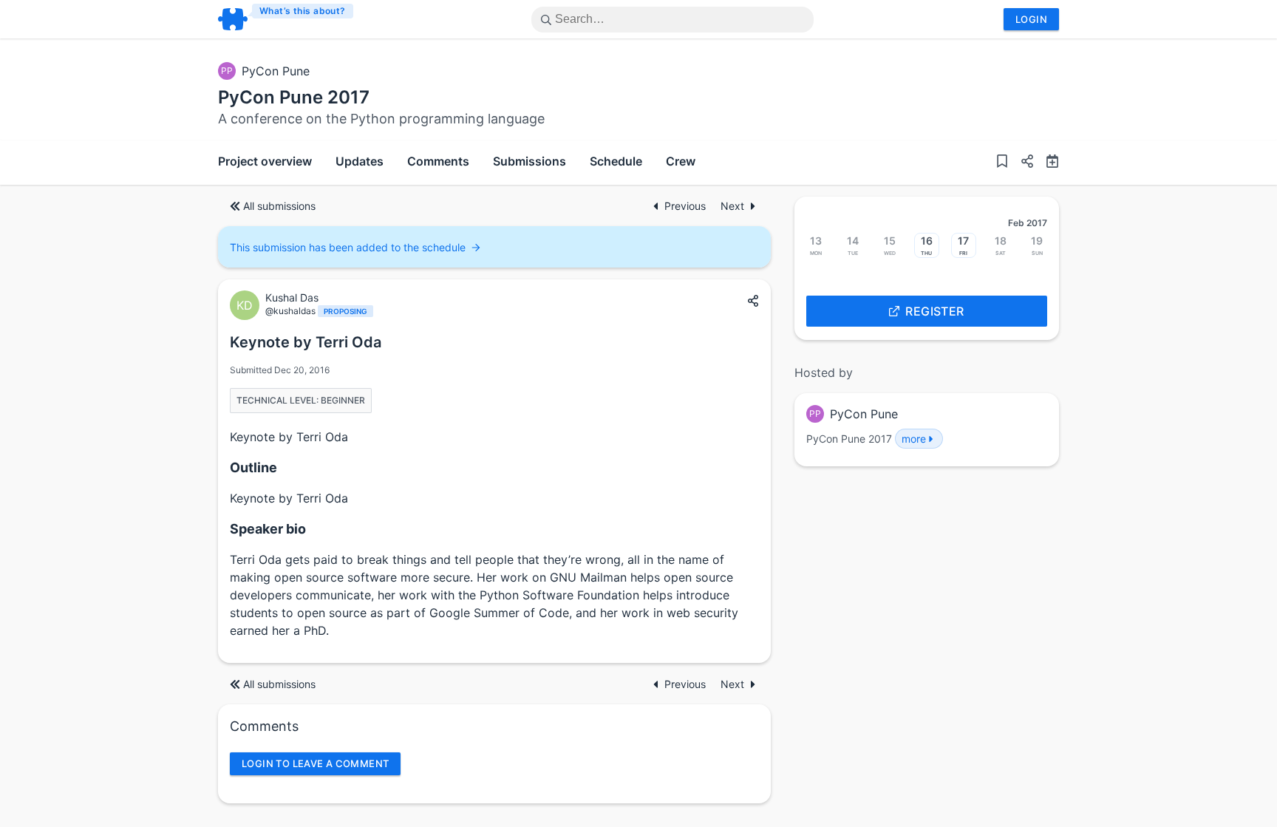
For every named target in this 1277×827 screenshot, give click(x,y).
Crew (680, 161)
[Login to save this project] (1002, 162)
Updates (360, 161)
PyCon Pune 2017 (294, 97)
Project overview (265, 161)
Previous (686, 206)
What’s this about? (302, 10)
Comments (438, 161)
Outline (253, 467)
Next (732, 206)
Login (1031, 19)
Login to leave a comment (315, 763)
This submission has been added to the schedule (348, 247)
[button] (1021, 162)
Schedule (616, 161)
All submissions (279, 206)
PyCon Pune (276, 71)
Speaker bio (268, 529)
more (914, 438)
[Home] (286, 19)
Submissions (529, 161)
